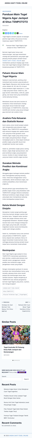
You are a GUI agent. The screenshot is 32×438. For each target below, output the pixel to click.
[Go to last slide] (4, 342)
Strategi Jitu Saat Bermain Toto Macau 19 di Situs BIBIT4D (7, 307)
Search (4, 376)
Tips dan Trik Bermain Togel (10, 294)
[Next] (27, 342)
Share (20, 33)
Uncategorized (6, 11)
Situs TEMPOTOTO (8, 291)
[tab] (14, 360)
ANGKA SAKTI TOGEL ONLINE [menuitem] (11, 60)
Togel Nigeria (23, 294)
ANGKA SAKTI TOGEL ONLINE (11, 288)
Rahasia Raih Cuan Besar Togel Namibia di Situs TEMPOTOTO (24, 307)
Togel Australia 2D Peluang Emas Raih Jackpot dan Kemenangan (14, 349)
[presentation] (16, 334)
